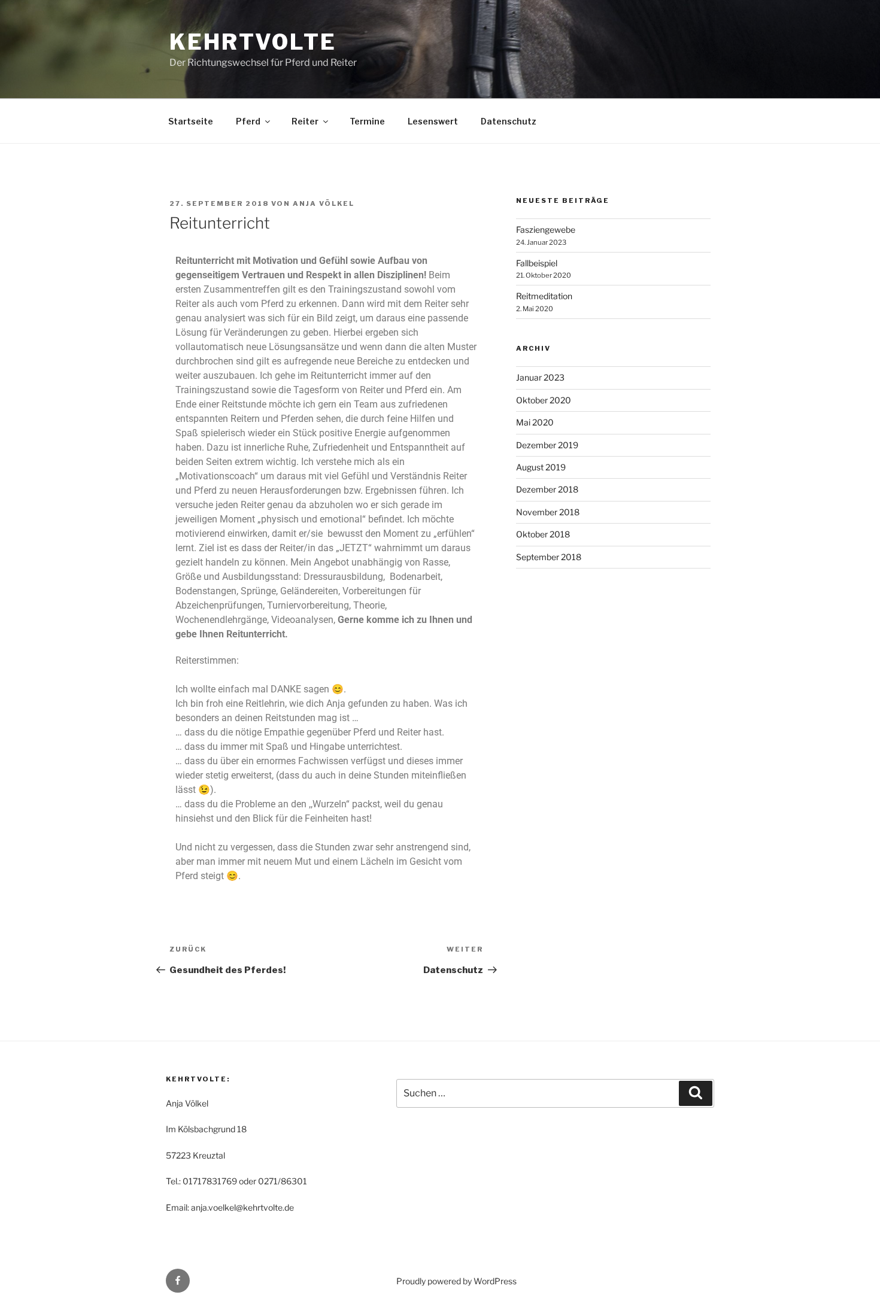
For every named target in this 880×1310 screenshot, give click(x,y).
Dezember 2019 (547, 445)
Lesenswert (433, 121)
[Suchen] (695, 1093)
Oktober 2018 (543, 534)
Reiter (305, 121)
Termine (367, 121)
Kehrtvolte (252, 42)
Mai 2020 (535, 422)
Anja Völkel (323, 203)
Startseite (190, 121)
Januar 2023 (540, 377)
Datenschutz (508, 121)
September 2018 (548, 557)
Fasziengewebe (545, 229)
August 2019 (541, 467)
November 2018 (547, 512)
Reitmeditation (544, 296)
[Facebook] (178, 1281)
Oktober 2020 (543, 400)
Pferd (248, 121)
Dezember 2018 (547, 489)
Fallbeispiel (536, 263)
